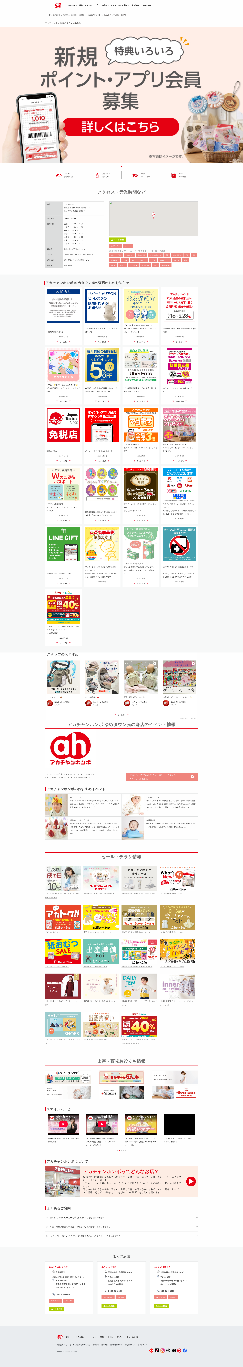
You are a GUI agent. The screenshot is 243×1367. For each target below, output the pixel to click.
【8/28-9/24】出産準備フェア (95, 967)
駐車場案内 (68, 265)
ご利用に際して (130, 1345)
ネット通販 (124, 5)
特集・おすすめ (85, 5)
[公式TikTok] (157, 1350)
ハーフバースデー (77, 797)
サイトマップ (142, 1345)
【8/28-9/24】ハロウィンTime (172, 967)
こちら (75, 260)
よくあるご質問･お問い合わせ (80, 1345)
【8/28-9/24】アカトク (54, 932)
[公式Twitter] (173, 1350)
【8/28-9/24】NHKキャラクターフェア (137, 967)
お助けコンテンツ (109, 5)
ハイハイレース (152, 797)
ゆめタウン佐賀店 (109, 1267)
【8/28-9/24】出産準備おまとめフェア (137, 932)
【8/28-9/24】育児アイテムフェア (173, 932)
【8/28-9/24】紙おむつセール (57, 967)
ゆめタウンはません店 (58, 1267)
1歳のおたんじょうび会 (79, 820)
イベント (92, 1337)
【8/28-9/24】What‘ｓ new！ (172, 894)
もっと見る (121, 715)
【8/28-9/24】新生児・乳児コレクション (99, 1001)
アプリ (96, 5)
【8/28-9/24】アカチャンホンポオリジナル (139, 894)
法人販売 (135, 5)
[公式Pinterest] (179, 1350)
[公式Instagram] (162, 1350)
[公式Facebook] (185, 1350)
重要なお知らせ (62, 1345)
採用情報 (105, 1345)
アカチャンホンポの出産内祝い (95, 1039)
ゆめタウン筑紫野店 (162, 1267)
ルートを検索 (117, 240)
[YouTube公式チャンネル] (151, 1350)
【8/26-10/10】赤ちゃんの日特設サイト (98, 894)
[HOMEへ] (58, 5)
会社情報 (96, 1345)
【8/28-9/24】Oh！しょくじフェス (97, 932)
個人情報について (116, 1345)
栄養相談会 (151, 820)
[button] (121, 166)
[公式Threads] (168, 1350)
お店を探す (72, 5)
